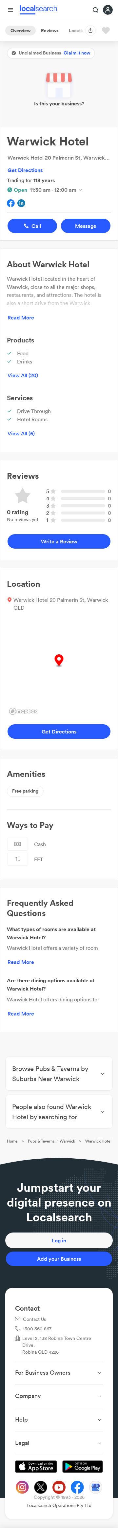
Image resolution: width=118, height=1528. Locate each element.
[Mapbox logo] (23, 711)
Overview (20, 30)
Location (78, 30)
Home (12, 1141)
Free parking (25, 791)
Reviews (49, 30)
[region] (59, 668)
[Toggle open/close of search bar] (95, 10)
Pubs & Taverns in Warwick (51, 1141)
